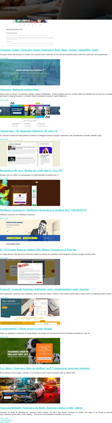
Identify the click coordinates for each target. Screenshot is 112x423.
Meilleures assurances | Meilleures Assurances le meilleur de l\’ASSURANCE (43, 210)
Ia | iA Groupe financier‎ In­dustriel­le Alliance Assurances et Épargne (38, 249)
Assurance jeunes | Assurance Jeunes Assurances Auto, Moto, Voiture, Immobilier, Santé (49, 49)
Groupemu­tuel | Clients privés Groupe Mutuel (26, 328)
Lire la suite (4, 58)
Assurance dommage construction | (19, 89)
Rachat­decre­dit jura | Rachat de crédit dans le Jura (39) (31, 170)
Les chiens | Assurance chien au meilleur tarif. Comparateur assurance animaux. (45, 368)
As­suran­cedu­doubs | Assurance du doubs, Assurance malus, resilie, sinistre (41, 407)
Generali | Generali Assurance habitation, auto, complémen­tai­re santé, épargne (44, 289)
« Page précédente (6, 420)
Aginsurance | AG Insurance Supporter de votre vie (29, 130)
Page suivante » (5, 422)
